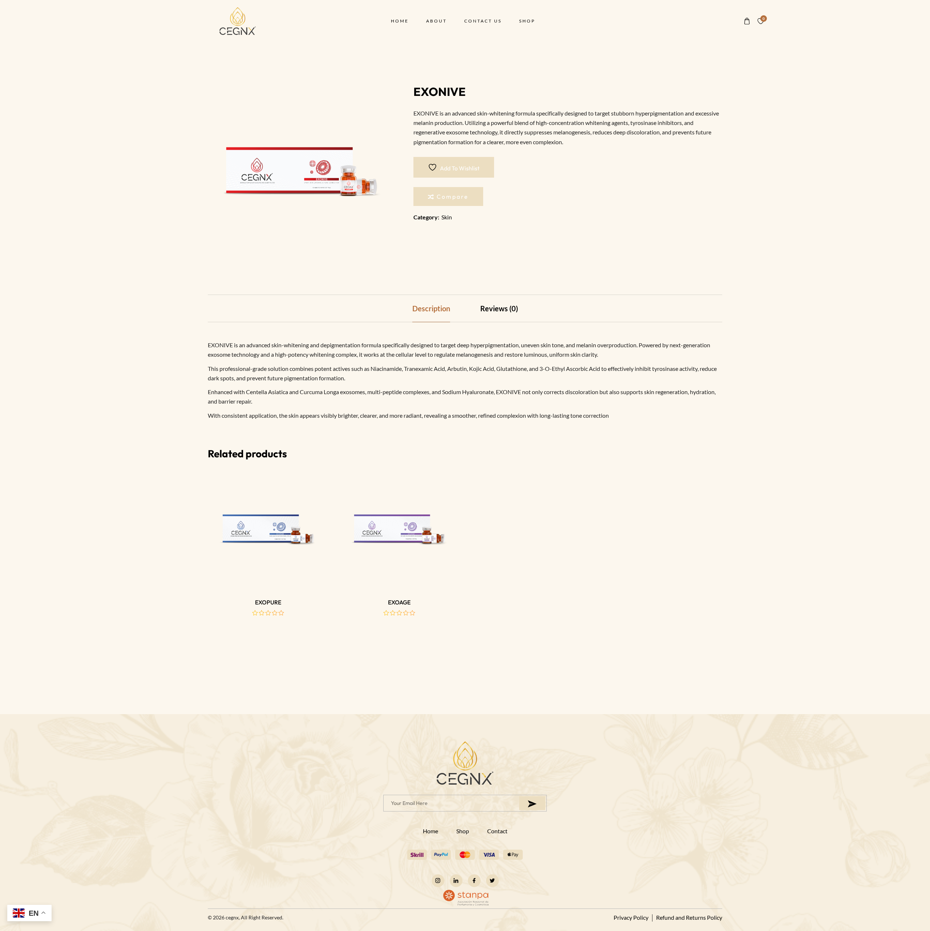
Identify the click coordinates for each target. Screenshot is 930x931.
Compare (453, 196)
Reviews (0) (499, 308)
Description (431, 308)
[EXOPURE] (268, 530)
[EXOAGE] (399, 530)
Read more (268, 568)
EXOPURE (268, 602)
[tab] (431, 308)
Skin (446, 217)
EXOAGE (399, 602)
